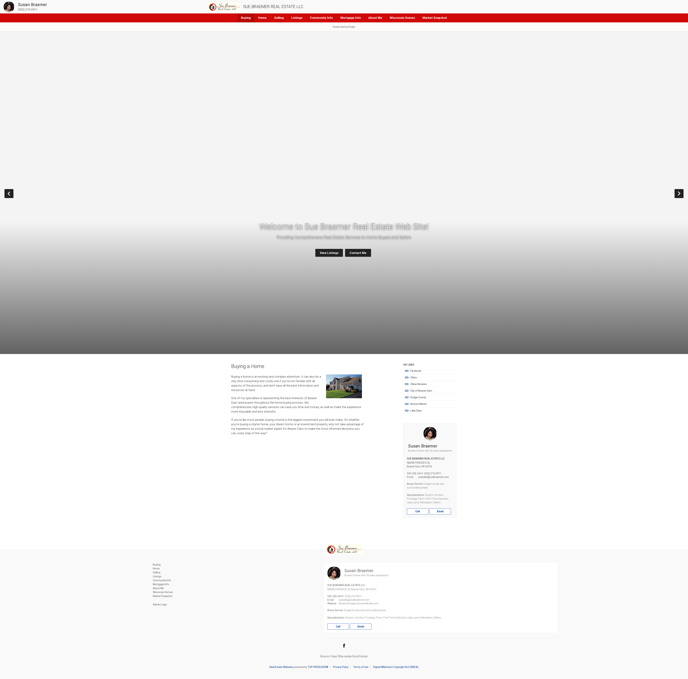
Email (440, 511)
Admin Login (160, 604)
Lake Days (416, 410)
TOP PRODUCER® (318, 667)
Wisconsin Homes (402, 18)
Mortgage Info (350, 18)
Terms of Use (360, 667)
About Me (375, 18)
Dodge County (418, 397)
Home (262, 18)
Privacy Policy (340, 667)
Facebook (415, 370)
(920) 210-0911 (432, 473)
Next (683, 193)
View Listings (329, 253)
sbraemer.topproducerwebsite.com (358, 603)
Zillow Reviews (418, 384)
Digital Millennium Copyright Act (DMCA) (396, 667)
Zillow (413, 377)
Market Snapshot (434, 18)
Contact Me (358, 253)
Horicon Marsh (418, 404)
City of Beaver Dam (421, 390)
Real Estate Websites (281, 667)
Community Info (321, 18)
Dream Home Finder (344, 26)
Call (417, 511)
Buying (246, 18)
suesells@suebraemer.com (433, 477)
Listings (296, 18)
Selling (279, 18)
